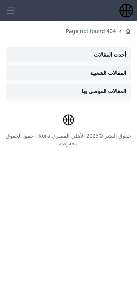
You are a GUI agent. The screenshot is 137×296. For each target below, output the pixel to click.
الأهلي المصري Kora (61, 135)
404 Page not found (91, 31)
